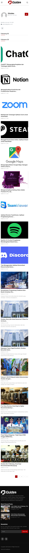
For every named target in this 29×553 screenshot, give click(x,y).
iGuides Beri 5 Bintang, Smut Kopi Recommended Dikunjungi (11, 464)
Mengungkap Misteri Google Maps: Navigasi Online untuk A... (14, 165)
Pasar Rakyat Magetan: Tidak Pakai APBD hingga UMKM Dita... (13, 435)
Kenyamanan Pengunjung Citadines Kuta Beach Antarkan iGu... (13, 291)
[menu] (2, 2)
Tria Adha (13, 509)
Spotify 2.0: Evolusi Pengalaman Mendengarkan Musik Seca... (10, 241)
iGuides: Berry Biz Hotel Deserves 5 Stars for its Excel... (14, 320)
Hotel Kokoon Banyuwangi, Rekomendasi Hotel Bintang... (18, 514)
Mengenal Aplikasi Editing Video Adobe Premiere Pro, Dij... (13, 190)
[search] (27, 2)
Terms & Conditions (5, 549)
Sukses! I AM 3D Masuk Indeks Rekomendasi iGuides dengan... (14, 378)
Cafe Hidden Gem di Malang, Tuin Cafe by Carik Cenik (19, 507)
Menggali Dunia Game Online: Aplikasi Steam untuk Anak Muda (14, 140)
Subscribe (25, 531)
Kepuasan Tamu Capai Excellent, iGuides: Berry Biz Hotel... (13, 349)
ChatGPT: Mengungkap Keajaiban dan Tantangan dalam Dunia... (12, 65)
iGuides (2, 68)
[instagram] (2, 539)
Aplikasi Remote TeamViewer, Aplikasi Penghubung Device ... (12, 215)
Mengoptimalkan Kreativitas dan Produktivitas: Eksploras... (10, 90)
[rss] (6, 539)
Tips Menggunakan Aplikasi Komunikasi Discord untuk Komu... (13, 266)
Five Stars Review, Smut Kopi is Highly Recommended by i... (12, 406)
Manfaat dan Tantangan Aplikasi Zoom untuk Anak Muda (14, 115)
